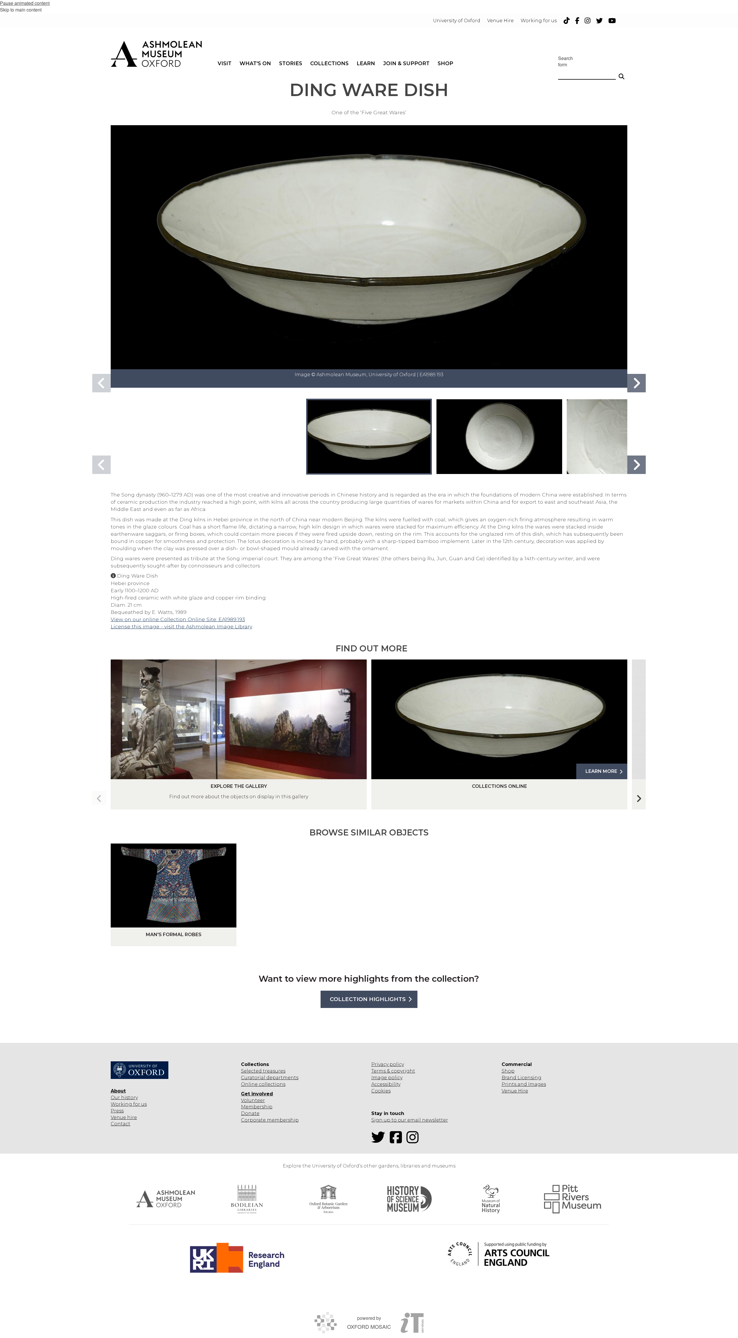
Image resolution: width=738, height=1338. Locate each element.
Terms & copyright (393, 1071)
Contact (120, 1124)
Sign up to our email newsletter (409, 1120)
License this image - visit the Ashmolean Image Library (181, 626)
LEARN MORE (601, 771)
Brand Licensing (521, 1077)
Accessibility (385, 1084)
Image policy (386, 1077)
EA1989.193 (232, 619)
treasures (273, 1071)
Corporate (253, 1120)
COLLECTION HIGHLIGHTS (368, 999)
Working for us (129, 1104)
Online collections (263, 1084)
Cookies (381, 1091)
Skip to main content (21, 9)
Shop (508, 1071)
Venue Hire (515, 1091)
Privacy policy (387, 1064)
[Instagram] (414, 1141)
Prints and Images (524, 1084)
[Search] (621, 74)
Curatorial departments (269, 1077)
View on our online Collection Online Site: (165, 619)
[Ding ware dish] (369, 436)
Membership (256, 1107)
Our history (124, 1097)
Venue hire (124, 1117)
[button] (636, 383)
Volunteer (253, 1100)
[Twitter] (380, 1141)
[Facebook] (397, 1141)
